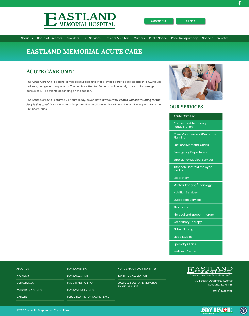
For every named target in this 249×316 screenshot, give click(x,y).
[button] (244, 311)
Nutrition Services (186, 192)
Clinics (190, 21)
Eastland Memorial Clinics (191, 145)
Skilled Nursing (183, 229)
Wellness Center (185, 251)
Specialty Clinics (185, 244)
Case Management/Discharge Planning (195, 136)
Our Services (92, 38)
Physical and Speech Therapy (194, 215)
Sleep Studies (183, 237)
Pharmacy (181, 207)
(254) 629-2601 (223, 291)
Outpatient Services (187, 200)
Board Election (77, 275)
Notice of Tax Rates (215, 38)
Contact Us (159, 21)
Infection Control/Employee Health (193, 168)
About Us (26, 38)
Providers (72, 38)
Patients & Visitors (117, 38)
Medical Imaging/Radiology (193, 185)
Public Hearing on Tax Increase (88, 296)
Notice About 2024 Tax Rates (137, 268)
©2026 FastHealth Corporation (34, 310)
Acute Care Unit (185, 116)
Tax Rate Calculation (132, 275)
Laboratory (181, 178)
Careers (139, 38)
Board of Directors (49, 38)
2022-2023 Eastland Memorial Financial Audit (137, 284)
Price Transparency (184, 38)
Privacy (67, 310)
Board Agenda (77, 268)
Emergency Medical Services (194, 160)
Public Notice (158, 38)
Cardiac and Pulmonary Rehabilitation (190, 125)
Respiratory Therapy (188, 222)
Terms (58, 310)
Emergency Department (191, 152)
